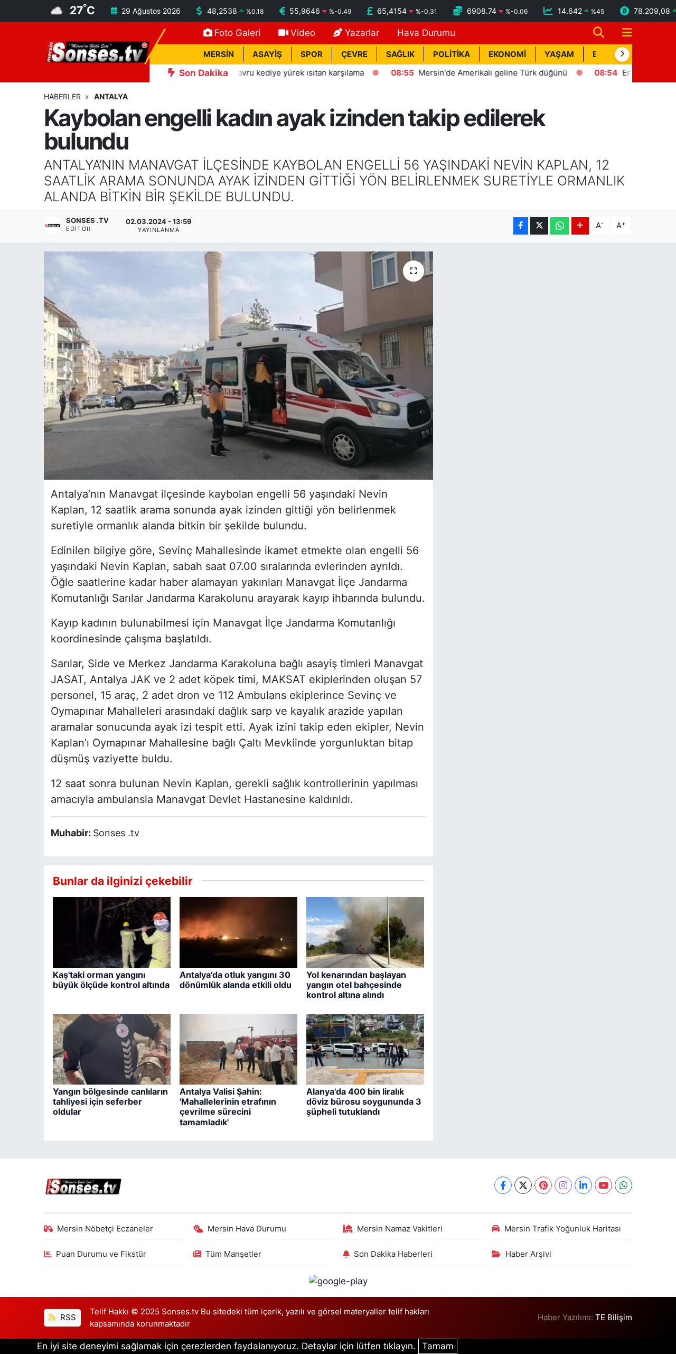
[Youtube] (603, 1185)
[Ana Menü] (622, 33)
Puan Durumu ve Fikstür (101, 1254)
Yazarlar (362, 32)
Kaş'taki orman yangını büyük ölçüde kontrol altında (111, 979)
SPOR (312, 54)
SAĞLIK (400, 54)
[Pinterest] (543, 1185)
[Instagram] (563, 1185)
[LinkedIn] (583, 1185)
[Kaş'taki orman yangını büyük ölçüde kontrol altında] (112, 931)
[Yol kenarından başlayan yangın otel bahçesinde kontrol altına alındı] (365, 931)
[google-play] (338, 1280)
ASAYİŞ (267, 54)
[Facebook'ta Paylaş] (520, 226)
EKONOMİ (507, 54)
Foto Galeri (237, 32)
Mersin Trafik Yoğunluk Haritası (562, 1229)
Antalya (111, 96)
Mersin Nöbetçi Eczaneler (105, 1229)
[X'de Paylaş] (539, 226)
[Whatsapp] (623, 1185)
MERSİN (218, 54)
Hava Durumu (426, 32)
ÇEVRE (354, 54)
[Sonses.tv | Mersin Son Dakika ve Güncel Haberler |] (96, 51)
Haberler (62, 96)
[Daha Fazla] (580, 226)
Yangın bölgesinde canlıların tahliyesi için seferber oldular (110, 1101)
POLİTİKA (451, 54)
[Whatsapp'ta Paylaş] (559, 226)
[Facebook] (503, 1185)
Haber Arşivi (528, 1254)
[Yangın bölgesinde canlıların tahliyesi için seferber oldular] (112, 1048)
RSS (67, 1317)
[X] (523, 1185)
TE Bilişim (613, 1317)
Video (302, 32)
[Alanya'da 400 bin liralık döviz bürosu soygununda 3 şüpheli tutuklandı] (365, 1048)
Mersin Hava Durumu (247, 1229)
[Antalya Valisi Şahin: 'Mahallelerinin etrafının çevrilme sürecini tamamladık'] (238, 1048)
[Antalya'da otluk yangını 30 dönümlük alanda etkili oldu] (238, 931)
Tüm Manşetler (233, 1254)
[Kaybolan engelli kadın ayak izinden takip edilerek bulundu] (238, 365)
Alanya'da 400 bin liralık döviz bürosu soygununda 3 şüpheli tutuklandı (363, 1101)
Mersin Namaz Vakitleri (400, 1229)
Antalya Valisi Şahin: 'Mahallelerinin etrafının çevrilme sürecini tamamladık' (228, 1106)
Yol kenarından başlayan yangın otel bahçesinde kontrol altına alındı (356, 984)
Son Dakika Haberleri (393, 1254)
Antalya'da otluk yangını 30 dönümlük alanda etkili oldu (236, 979)
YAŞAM (559, 54)
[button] (622, 54)
